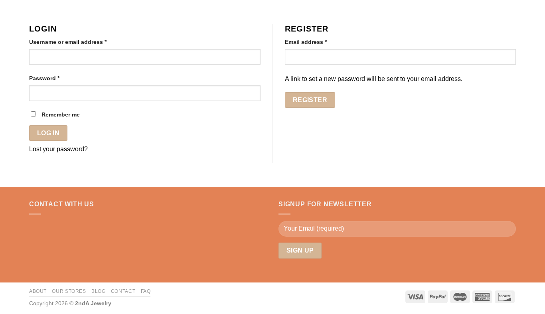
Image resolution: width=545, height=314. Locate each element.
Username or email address (68, 42)
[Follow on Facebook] (34, 226)
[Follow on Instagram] (44, 226)
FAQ (146, 291)
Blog (98, 291)
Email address (306, 42)
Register (310, 100)
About (38, 291)
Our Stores (69, 291)
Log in (48, 133)
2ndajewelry (35, 6)
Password (44, 78)
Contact (123, 291)
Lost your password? (58, 149)
